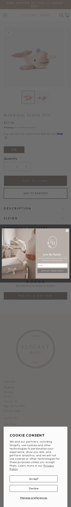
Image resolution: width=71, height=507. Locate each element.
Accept (33, 479)
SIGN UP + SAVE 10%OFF (52, 271)
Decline (34, 488)
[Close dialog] (67, 230)
